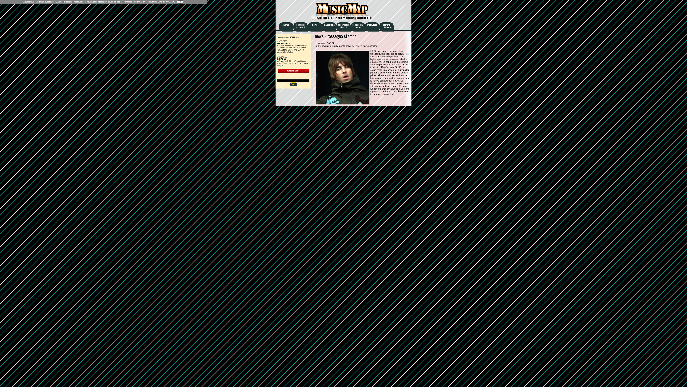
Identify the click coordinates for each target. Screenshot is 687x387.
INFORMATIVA (168, 2)
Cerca (293, 84)
